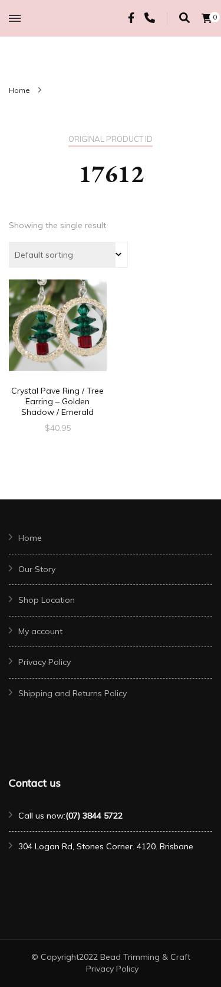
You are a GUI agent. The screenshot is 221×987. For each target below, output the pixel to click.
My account (40, 631)
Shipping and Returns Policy (72, 693)
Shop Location (46, 600)
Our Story (36, 569)
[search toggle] (184, 18)
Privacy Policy (44, 662)
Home (30, 538)
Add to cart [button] (58, 336)
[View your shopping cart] (207, 18)
